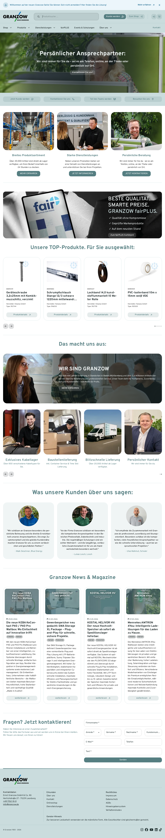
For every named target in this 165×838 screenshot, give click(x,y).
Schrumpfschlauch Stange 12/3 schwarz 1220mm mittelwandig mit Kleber (61, 298)
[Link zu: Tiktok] (160, 830)
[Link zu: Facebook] (146, 830)
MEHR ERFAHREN (28, 173)
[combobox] (92, 732)
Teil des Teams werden (101, 99)
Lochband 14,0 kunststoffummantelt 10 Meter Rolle (102, 296)
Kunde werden (113, 16)
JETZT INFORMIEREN (82, 173)
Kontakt (156, 27)
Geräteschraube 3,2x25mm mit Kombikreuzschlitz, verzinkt (21, 296)
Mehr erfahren (144, 5)
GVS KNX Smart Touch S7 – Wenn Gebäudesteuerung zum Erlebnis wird (20, 628)
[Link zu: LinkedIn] (156, 830)
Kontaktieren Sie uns (60, 99)
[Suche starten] (38, 16)
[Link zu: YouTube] (151, 830)
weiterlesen (20, 698)
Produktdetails (20, 314)
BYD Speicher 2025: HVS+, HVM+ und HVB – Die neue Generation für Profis (143, 628)
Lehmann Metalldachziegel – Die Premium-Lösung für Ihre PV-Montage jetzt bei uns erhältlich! (101, 629)
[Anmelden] (153, 16)
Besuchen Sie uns (141, 99)
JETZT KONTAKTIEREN (136, 173)
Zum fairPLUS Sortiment (122, 235)
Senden (123, 760)
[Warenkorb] (159, 16)
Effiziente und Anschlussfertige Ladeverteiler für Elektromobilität (62, 628)
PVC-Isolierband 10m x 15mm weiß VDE (142, 294)
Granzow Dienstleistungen (82, 72)
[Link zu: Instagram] (142, 830)
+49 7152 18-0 (9, 801)
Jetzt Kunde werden (20, 99)
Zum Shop (134, 16)
